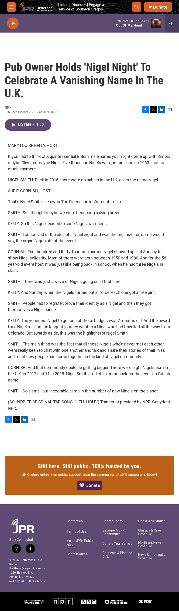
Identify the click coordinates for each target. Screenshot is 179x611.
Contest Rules (77, 554)
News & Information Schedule (152, 556)
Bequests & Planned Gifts (117, 554)
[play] (13, 23)
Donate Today (113, 521)
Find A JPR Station (151, 521)
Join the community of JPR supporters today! (120, 474)
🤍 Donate (89, 485)
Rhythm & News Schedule (150, 544)
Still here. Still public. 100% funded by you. (89, 466)
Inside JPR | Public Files (80, 542)
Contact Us (75, 521)
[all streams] (172, 23)
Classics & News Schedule (150, 532)
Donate (160, 7)
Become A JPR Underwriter (114, 532)
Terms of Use (76, 531)
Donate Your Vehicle (117, 543)
